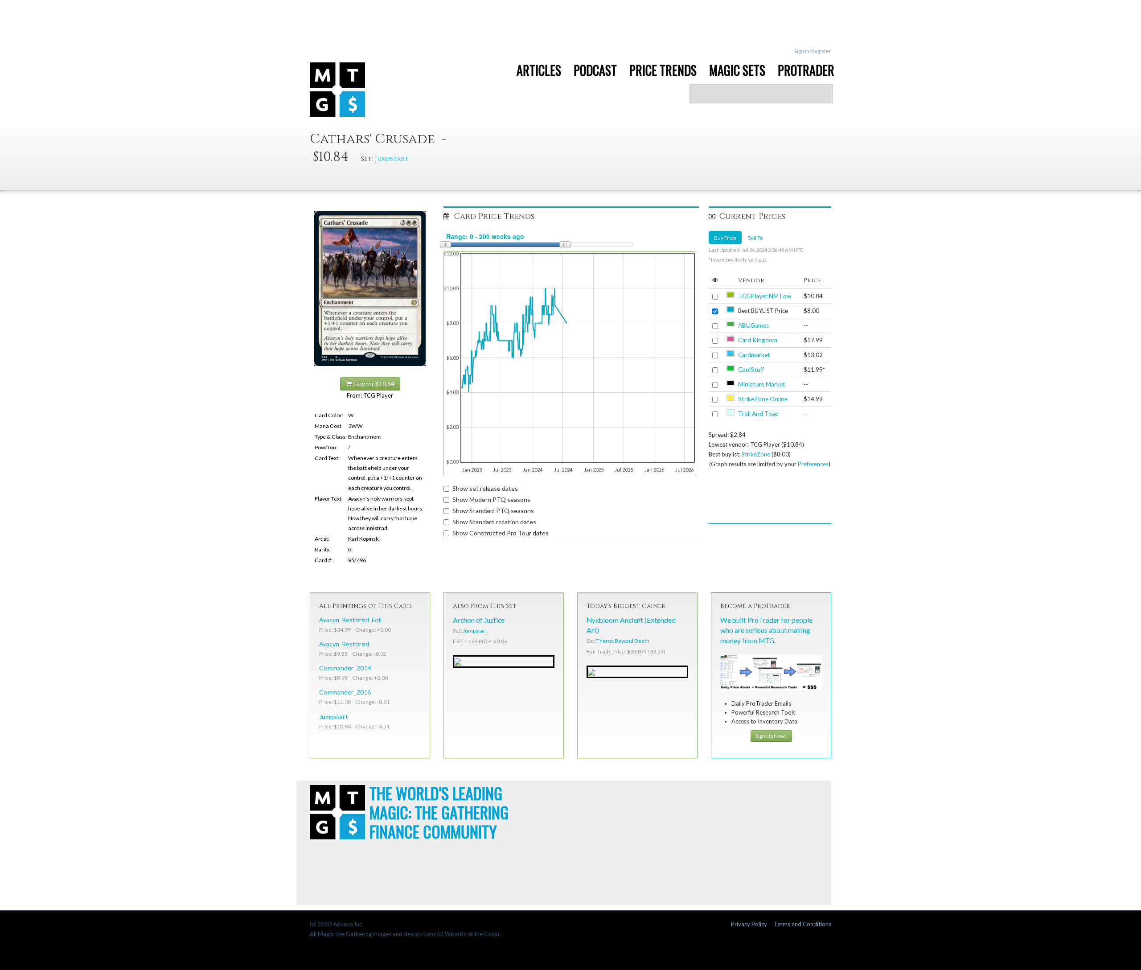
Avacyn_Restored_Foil (350, 620)
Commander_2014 (345, 668)
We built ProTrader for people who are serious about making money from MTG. (766, 630)
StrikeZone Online (763, 399)
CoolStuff (751, 369)
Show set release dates (485, 488)
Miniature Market (761, 384)
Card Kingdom (757, 340)
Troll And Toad (758, 413)
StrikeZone (756, 454)
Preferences (813, 464)
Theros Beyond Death (622, 640)
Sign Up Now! (771, 735)
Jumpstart (392, 159)
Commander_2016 (345, 692)
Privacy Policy (749, 924)
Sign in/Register (812, 51)
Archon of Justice (479, 620)
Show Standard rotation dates (494, 522)
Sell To (755, 237)
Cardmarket (754, 354)
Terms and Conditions (802, 924)
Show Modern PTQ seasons (491, 499)
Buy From (725, 237)
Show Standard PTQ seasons (493, 510)
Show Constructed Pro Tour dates (500, 533)
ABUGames (753, 325)
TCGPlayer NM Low (764, 296)
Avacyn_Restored (344, 644)
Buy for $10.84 (373, 383)
